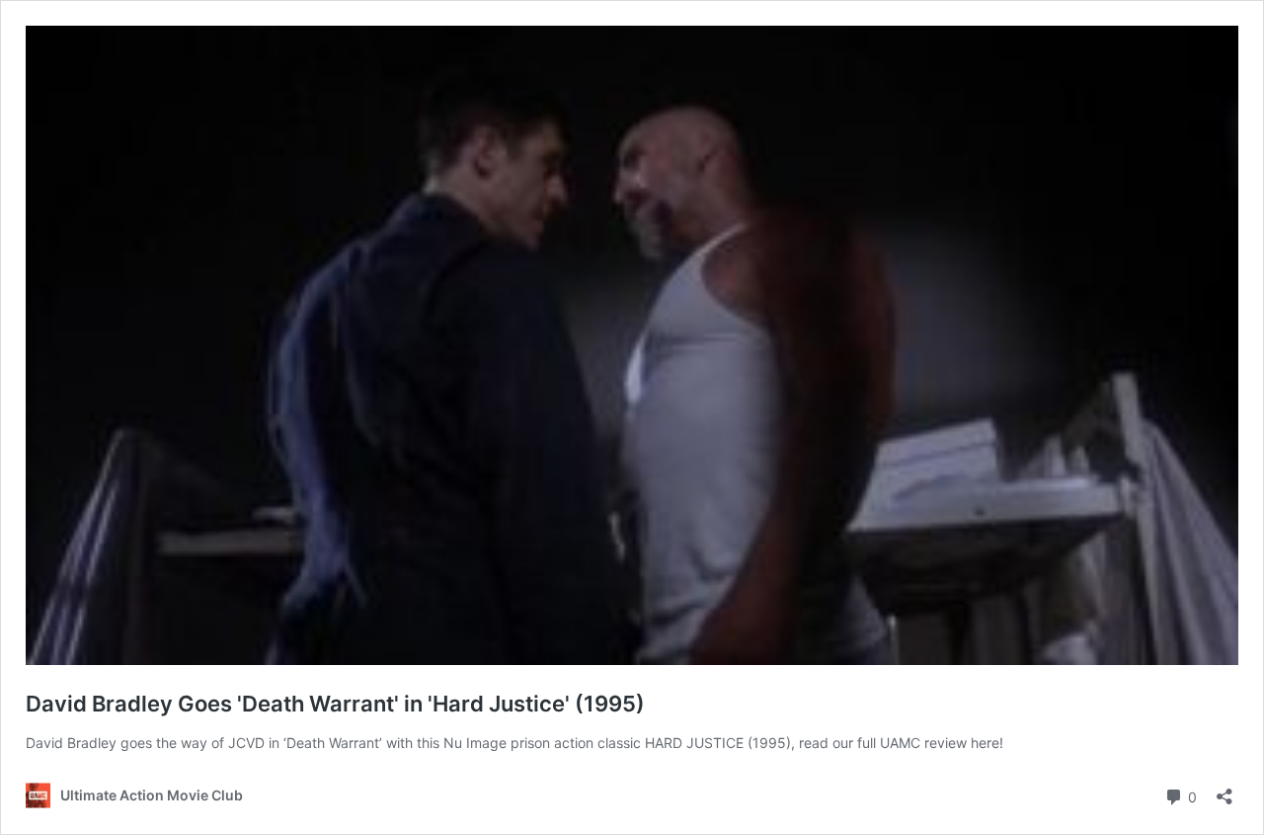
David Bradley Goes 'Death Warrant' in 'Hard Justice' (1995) (335, 703)
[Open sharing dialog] (1224, 790)
